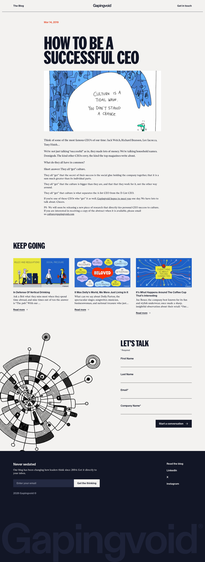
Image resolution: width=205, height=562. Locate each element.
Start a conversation (171, 423)
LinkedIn (172, 470)
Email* (124, 389)
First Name (127, 358)
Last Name (127, 374)
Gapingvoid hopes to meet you (114, 198)
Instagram (173, 483)
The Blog (18, 5)
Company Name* (131, 405)
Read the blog (175, 463)
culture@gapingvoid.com (60, 214)
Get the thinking (86, 483)
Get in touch (184, 5)
